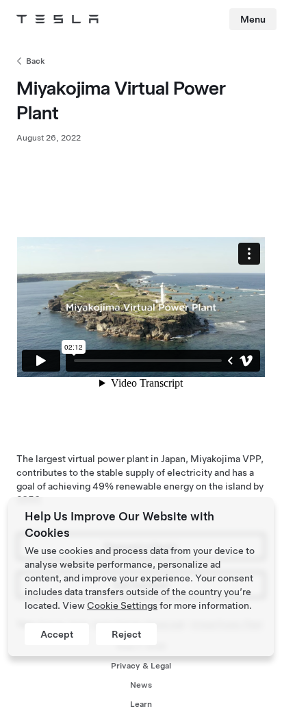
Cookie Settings (122, 605)
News (141, 685)
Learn (141, 704)
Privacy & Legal (141, 666)
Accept (56, 634)
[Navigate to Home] (57, 19)
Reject (126, 634)
